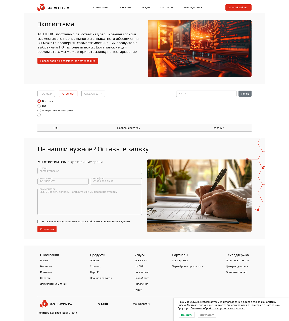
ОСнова (94, 260)
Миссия (44, 260)
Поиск (245, 93)
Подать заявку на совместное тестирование (67, 60)
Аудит (138, 289)
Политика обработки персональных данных (217, 308)
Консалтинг (142, 272)
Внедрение (141, 283)
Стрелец (95, 266)
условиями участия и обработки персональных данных (96, 221)
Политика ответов (237, 260)
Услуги (146, 7)
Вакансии (46, 266)
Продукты (97, 255)
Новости (45, 278)
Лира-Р (94, 272)
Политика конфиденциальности (57, 312)
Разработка (142, 278)
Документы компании (53, 283)
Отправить (47, 229)
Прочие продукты (101, 278)
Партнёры (166, 7)
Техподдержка (193, 7)
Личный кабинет (238, 7)
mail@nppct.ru (141, 303)
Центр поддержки (237, 266)
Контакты (46, 272)
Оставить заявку (236, 272)
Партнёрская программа (187, 266)
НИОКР (139, 266)
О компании (100, 7)
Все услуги (141, 260)
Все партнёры (180, 260)
